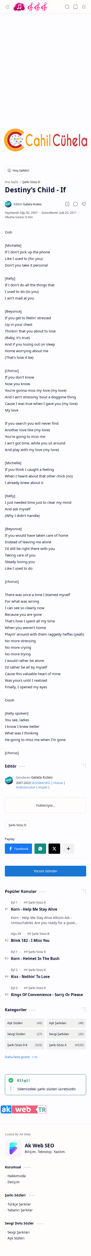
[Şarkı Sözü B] (40, 933)
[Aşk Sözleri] (25, 1023)
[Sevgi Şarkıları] (66, 1034)
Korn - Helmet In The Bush (35, 958)
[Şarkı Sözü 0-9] (25, 1045)
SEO (34, 783)
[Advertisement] (45, 64)
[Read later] (67, 204)
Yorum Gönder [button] (45, 871)
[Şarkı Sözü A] (66, 1045)
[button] (7, 6)
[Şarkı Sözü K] (37, 902)
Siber (40, 783)
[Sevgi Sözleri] (25, 1034)
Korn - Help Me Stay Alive (34, 909)
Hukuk (58, 783)
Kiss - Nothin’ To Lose (30, 976)
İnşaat (42, 787)
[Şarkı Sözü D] (17, 825)
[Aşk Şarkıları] (66, 1023)
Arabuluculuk (25, 787)
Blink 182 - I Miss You (30, 940)
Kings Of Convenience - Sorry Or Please (47, 994)
